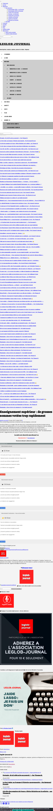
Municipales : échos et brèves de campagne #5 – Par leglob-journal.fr (16, 380)
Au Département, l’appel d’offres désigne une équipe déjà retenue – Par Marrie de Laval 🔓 (21, 227)
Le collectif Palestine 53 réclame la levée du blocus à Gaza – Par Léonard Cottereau (19, 203)
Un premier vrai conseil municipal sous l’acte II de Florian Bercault (15, 279)
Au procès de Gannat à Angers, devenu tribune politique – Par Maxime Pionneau (19, 244)
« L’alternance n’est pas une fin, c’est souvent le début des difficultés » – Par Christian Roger (21, 304)
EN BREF (8, 21)
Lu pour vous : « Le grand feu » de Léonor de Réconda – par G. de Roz (17, 238)
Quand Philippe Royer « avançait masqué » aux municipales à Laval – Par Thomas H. (20, 219)
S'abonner (2, 474)
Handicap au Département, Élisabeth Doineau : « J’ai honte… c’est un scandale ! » (19, 181)
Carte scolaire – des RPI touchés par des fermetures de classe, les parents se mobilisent (20, 309)
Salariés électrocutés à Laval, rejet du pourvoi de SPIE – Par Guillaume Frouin (18, 371)
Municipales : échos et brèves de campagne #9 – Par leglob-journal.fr (16, 336)
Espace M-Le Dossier (13, 15)
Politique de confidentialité (7, 761)
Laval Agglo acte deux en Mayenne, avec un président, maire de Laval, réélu (18, 287)
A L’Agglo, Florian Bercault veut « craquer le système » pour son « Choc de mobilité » (20, 246)
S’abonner (7, 54)
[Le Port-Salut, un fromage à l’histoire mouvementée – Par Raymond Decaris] (23, 779)
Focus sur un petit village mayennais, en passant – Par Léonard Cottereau (17, 154)
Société (4, 24)
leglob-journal (15, 44)
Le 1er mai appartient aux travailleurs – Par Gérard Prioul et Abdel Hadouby (18, 263)
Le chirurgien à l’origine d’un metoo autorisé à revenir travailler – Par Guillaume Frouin (20, 388)
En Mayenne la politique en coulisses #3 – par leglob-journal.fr (14, 178)
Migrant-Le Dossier (13, 20)
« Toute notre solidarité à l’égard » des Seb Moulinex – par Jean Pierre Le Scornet (19, 377)
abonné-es (6, 749)
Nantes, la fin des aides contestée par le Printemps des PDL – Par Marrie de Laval (19, 170)
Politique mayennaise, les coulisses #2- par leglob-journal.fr (13, 197)
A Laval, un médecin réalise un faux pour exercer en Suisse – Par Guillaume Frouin (19, 157)
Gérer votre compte (11, 32)
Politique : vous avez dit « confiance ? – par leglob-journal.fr (14, 363)
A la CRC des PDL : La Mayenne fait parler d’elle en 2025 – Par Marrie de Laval (19, 148)
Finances (18, 549)
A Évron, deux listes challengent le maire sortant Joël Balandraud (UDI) (17, 396)
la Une (6, 58)
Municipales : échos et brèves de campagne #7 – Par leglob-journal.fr (16, 352)
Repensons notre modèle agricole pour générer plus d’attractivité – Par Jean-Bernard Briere (21, 189)
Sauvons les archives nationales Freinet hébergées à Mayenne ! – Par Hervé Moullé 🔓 (20, 151)
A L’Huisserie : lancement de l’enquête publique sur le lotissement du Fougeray (18, 295)
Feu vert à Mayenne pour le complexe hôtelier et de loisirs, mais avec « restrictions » (19, 260)
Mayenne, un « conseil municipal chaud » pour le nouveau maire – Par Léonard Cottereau (21, 214)
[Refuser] (34, 810)
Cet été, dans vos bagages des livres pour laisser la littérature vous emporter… (18, 146)
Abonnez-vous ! (27, 568)
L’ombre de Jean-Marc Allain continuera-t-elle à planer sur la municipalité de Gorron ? (20, 347)
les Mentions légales (7, 728)
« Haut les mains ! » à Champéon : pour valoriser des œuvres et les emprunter (18, 211)
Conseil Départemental (10, 549)
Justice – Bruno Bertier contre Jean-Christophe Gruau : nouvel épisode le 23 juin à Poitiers (21, 216)
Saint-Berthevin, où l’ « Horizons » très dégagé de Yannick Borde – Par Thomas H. (19, 358)
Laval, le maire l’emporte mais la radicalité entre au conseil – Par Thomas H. (18, 333)
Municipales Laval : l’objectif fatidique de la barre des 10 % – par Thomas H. (18, 339)
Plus (4, 27)
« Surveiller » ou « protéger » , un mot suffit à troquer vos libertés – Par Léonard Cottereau (21, 187)
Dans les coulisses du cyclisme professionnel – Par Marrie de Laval (15, 350)
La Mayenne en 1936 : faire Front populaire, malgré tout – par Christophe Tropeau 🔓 (20, 266)
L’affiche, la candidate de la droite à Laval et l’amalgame (13, 391)
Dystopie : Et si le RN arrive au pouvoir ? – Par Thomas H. (14, 138)
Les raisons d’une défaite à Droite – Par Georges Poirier (13, 306)
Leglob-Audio (6, 29)
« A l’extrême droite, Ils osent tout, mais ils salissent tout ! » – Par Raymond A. (18, 222)
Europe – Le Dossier (13, 14)
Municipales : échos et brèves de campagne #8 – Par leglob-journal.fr (16, 342)
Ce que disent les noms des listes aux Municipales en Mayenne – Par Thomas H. (18, 404)
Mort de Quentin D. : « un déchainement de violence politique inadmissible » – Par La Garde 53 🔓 (23, 399)
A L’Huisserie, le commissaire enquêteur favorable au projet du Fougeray (17, 176)
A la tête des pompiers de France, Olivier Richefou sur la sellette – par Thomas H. (19, 143)
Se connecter (31, 438)
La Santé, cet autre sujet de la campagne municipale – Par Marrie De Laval (17, 344)
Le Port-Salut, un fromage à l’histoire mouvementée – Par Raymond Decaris (18, 140)
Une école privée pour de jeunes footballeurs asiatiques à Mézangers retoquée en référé (20, 173)
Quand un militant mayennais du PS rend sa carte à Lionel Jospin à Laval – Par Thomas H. (21, 312)
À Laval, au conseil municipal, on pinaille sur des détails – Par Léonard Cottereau (19, 208)
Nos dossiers (9, 8)
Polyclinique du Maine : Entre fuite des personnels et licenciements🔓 (16, 168)
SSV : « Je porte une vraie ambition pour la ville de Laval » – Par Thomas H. (18, 393)
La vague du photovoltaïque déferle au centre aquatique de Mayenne (16, 315)
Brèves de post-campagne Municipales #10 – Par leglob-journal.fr (15, 328)
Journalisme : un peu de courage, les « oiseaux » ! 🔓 (12, 233)
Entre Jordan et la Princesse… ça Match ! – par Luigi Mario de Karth (16, 285)
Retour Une (3, 752)
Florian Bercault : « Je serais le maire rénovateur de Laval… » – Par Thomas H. (18, 401)
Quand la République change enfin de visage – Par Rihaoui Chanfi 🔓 (16, 298)
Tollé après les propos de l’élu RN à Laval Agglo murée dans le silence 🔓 (17, 241)
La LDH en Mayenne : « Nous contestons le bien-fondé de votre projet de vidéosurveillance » (21, 255)
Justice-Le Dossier (13, 18)
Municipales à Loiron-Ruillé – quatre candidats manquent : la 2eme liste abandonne (19, 385)
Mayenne (5, 6)
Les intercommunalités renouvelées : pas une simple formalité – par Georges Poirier (19, 252)
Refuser (19, 810)
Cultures (5, 23)
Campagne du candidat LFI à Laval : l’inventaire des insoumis (14, 317)
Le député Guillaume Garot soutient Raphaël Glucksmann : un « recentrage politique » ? (20, 184)
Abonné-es (5, 30)
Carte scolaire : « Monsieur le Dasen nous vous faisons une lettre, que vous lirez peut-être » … (22, 301)
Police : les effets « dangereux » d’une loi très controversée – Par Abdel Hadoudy (18, 162)
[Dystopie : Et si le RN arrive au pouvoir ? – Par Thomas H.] (22, 772)
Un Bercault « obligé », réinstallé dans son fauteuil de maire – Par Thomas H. (18, 323)
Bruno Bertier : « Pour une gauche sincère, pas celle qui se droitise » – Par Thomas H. (20, 293)
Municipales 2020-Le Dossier (15, 11)
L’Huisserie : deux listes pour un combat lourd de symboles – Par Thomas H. (18, 355)
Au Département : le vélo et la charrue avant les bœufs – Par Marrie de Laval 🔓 (19, 374)
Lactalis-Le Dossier (13, 17)
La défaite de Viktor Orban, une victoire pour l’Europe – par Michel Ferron (18, 276)
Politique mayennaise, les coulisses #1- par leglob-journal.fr (13, 249)
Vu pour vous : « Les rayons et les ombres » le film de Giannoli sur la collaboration (19, 271)
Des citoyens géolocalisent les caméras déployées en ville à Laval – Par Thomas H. (19, 369)
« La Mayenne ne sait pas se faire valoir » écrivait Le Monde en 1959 (16, 366)
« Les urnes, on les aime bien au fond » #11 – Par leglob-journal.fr (15, 320)
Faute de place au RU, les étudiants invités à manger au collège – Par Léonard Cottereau (20, 230)
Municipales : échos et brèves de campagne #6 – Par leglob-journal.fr (16, 361)
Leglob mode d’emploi (11, 34)
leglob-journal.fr (4, 420)
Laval (22, 549)
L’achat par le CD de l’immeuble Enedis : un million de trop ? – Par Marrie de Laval (20, 206)
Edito (4, 26)
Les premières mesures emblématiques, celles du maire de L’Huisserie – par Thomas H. (20, 268)
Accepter (14, 810)
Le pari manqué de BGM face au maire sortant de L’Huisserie (14, 331)
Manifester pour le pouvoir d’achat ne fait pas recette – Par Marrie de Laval (18, 195)
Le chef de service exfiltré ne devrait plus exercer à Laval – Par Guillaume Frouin (19, 274)
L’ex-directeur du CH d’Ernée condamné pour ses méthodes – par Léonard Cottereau (20, 236)
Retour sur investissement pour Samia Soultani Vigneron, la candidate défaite (18, 325)
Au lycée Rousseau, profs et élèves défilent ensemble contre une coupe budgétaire (19, 225)
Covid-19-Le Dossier (13, 12)
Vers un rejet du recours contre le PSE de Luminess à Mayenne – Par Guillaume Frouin (20, 290)
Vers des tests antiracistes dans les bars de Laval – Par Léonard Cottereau (17, 192)
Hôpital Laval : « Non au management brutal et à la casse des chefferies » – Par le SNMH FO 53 (22, 200)
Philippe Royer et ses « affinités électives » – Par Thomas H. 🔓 (14, 257)
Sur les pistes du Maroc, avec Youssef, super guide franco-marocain (15, 159)
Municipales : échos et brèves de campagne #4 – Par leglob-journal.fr (16, 407)
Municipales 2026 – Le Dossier (16, 9)
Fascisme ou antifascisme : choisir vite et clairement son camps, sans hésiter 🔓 (18, 382)
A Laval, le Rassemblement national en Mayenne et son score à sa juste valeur (18, 282)
